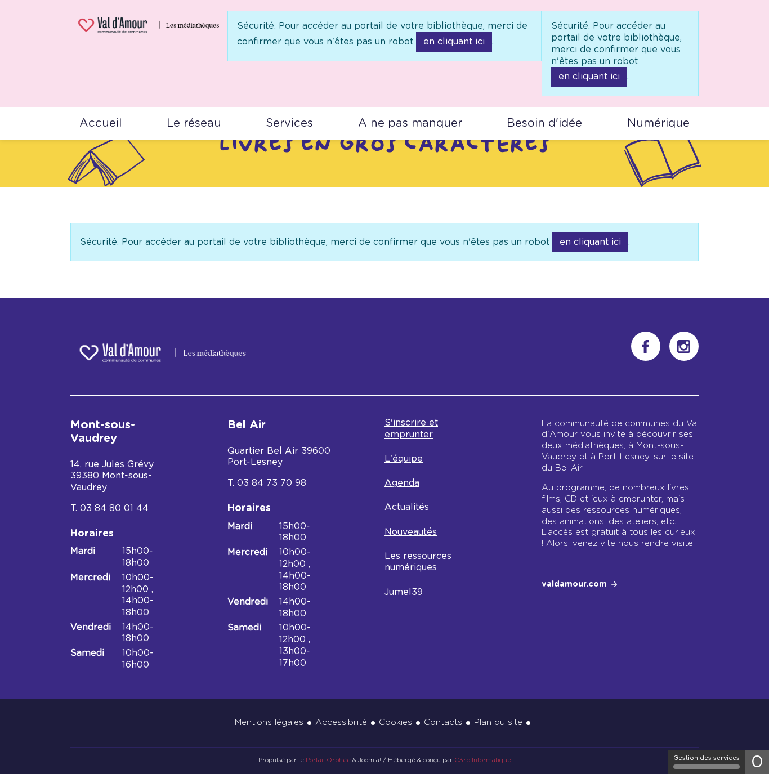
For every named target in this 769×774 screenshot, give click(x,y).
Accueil (100, 123)
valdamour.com (574, 584)
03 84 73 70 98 (271, 482)
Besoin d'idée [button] (544, 123)
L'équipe (403, 458)
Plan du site (498, 722)
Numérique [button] (658, 123)
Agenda (401, 482)
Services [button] (289, 123)
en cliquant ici (454, 41)
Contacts (443, 722)
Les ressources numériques (417, 562)
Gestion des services (706, 758)
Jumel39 (403, 592)
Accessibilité (341, 722)
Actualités (406, 507)
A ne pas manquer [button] (410, 123)
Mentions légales (269, 722)
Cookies (395, 722)
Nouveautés (410, 531)
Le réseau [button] (194, 123)
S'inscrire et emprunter (411, 428)
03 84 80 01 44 (114, 508)
